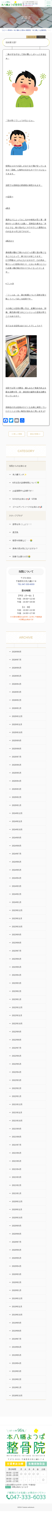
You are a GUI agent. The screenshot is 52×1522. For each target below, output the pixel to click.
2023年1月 (16, 999)
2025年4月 (16, 781)
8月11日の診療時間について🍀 (25, 483)
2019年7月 (16, 1339)
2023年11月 (17, 918)
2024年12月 (17, 813)
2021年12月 (17, 1104)
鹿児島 (15, 532)
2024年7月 (16, 854)
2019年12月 (17, 1298)
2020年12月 (17, 1201)
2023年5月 (16, 967)
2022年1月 (16, 1096)
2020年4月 (16, 1266)
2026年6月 (16, 668)
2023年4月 (16, 975)
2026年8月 (16, 652)
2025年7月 (16, 757)
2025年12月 (17, 716)
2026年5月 (16, 676)
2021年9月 (16, 1129)
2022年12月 (17, 1007)
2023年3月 (16, 983)
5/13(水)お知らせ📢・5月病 (24, 499)
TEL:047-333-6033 (26, 584)
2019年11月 (17, 1306)
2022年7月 (16, 1048)
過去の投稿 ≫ (35, 434)
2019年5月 (16, 1355)
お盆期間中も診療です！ (23, 491)
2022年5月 (16, 1064)
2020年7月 (16, 1242)
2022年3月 (16, 1080)
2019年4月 (16, 1363)
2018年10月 (17, 1395)
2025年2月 (16, 797)
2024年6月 (16, 862)
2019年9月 (16, 1323)
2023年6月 (16, 959)
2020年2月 (16, 1282)
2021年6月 (16, 1153)
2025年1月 (16, 805)
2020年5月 (16, 1258)
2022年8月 (16, 1040)
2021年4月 (16, 1169)
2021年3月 (16, 1177)
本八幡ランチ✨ (19, 474)
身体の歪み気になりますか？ (25, 548)
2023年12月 (17, 910)
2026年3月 (16, 692)
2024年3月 (16, 886)
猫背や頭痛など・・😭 (22, 540)
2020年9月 (16, 1226)
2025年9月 (16, 740)
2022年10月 (17, 1023)
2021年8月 (16, 1137)
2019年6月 (16, 1347)
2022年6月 (16, 1056)
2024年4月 (16, 878)
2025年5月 (16, 773)
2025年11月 (17, 724)
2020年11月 (17, 1209)
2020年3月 (16, 1274)
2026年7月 (16, 660)
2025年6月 (16, 765)
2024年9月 (16, 837)
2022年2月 (16, 1088)
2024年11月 (17, 821)
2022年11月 (17, 1015)
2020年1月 (16, 1290)
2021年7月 (16, 1145)
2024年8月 (16, 846)
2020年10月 (17, 1217)
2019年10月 (17, 1315)
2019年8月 (16, 1331)
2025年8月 (16, 748)
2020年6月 (16, 1250)
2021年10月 (17, 1121)
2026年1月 (16, 708)
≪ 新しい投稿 (17, 434)
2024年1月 (16, 902)
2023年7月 (16, 951)
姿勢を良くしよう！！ (22, 524)
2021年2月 (16, 1185)
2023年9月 (16, 934)
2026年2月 (16, 700)
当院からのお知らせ (17, 466)
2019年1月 (16, 1387)
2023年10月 (17, 926)
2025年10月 (17, 732)
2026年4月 (16, 684)
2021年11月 (17, 1112)
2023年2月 (16, 991)
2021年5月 (16, 1161)
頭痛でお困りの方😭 (21, 556)
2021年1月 (16, 1193)
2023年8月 (16, 943)
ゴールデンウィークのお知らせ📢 (27, 507)
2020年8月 (16, 1234)
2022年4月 (16, 1072)
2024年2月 (16, 894)
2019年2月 (16, 1379)
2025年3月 (16, 789)
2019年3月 (16, 1371)
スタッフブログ (16, 515)
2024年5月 (16, 870)
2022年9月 (16, 1032)
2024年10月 (17, 829)
